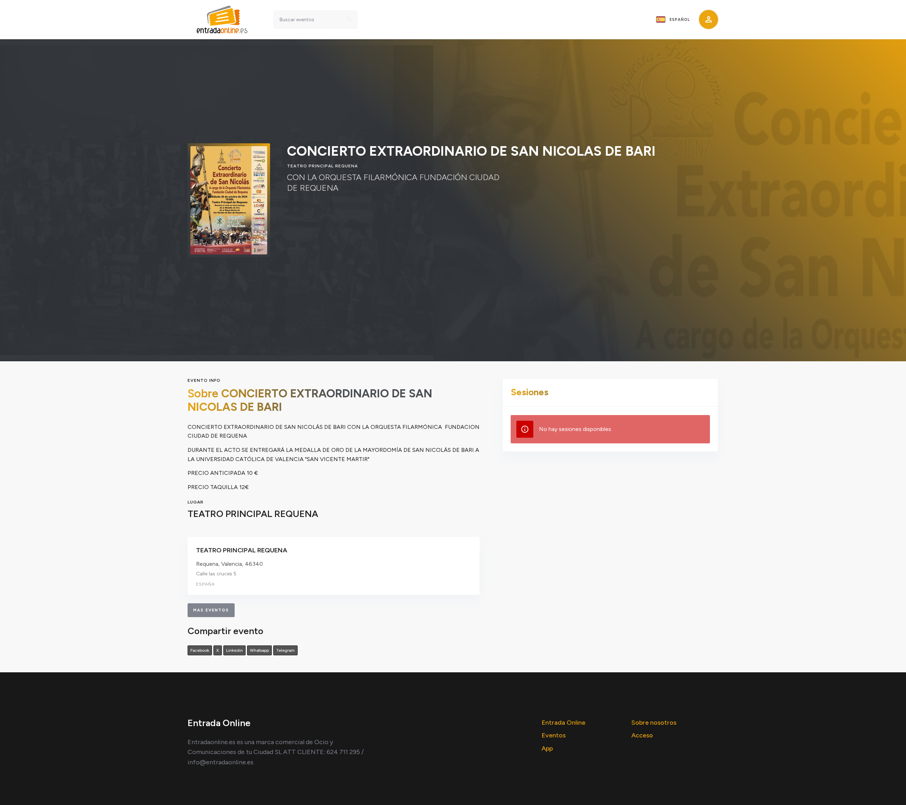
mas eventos (211, 610)
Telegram (285, 650)
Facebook (199, 650)
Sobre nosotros (653, 722)
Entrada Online (563, 722)
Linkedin (234, 650)
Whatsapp (259, 650)
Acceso (642, 735)
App (547, 748)
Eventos (553, 735)
